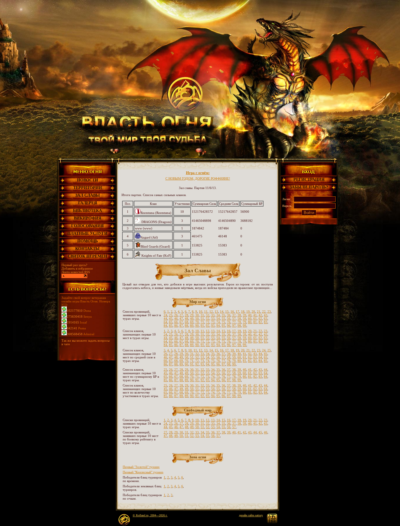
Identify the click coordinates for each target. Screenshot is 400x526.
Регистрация (308, 179)
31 (202, 315)
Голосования (87, 226)
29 (192, 315)
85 (170, 325)
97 (234, 325)
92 (207, 325)
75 (223, 322)
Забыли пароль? (309, 187)
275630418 (75, 316)
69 (192, 322)
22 (264, 311)
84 (165, 325)
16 (232, 311)
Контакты (87, 248)
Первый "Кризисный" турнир (143, 472)
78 (239, 322)
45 (170, 318)
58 (239, 318)
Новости (87, 180)
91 (202, 325)
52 (207, 318)
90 (197, 325)
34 (218, 315)
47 (181, 318)
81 (255, 322)
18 (243, 311)
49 (192, 318)
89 (192, 325)
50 (197, 318)
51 (202, 318)
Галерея (87, 203)
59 (244, 318)
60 (250, 318)
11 (206, 311)
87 (181, 325)
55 (223, 318)
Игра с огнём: (198, 181)
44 (165, 318)
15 (227, 311)
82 (260, 322)
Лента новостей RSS (75, 272)
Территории (87, 187)
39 (244, 315)
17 (237, 311)
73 (213, 322)
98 (239, 325)
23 (269, 311)
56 (228, 318)
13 (216, 311)
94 (218, 325)
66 (176, 322)
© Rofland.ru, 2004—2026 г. (150, 515)
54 (218, 318)
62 (260, 318)
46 (176, 318)
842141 (72, 328)
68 (186, 322)
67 (181, 322)
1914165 (73, 322)
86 (176, 325)
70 (197, 322)
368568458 (75, 334)
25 (170, 315)
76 (228, 322)
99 (244, 325)
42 (260, 315)
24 (165, 315)
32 (207, 315)
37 (234, 315)
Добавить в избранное (77, 268)
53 (213, 318)
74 (218, 322)
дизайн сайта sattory (251, 515)
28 (186, 315)
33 (213, 315)
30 (197, 315)
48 (186, 318)
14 (221, 311)
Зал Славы (87, 195)
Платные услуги (87, 233)
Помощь (87, 241)
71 (202, 322)
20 (253, 311)
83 (265, 322)
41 (255, 315)
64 (165, 322)
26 (176, 315)
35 (223, 315)
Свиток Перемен (87, 256)
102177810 (75, 310)
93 (213, 325)
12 (211, 311)
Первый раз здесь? (74, 265)
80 (250, 322)
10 (200, 311)
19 (248, 311)
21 (258, 311)
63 (265, 318)
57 (234, 318)
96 (228, 325)
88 (186, 325)
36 (228, 315)
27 (181, 315)
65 (170, 322)
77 (234, 322)
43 (265, 315)
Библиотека (87, 210)
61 (255, 318)
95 (223, 325)
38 (239, 315)
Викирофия (87, 218)
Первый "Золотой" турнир (141, 467)
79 (244, 322)
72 (207, 322)
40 (250, 315)
